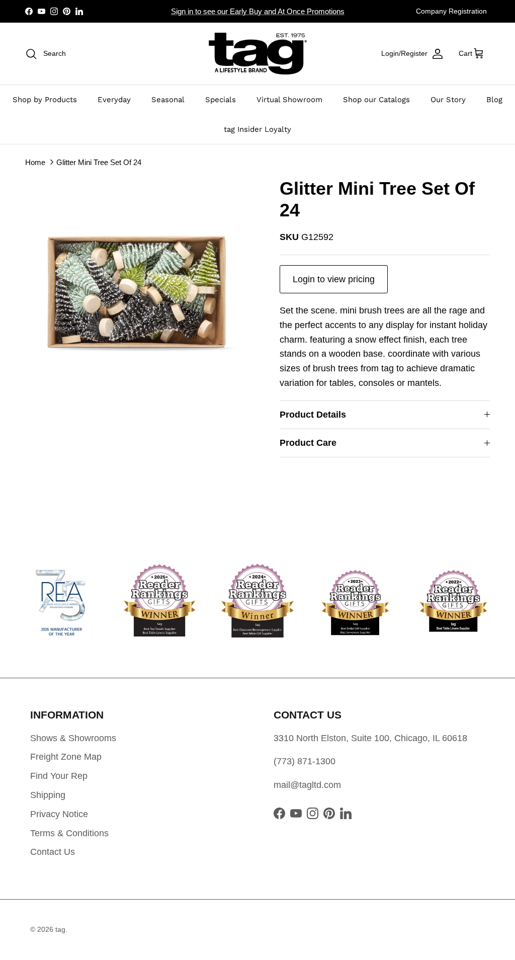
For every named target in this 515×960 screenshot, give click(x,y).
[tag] (258, 53)
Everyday (114, 99)
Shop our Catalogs (376, 99)
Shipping (47, 795)
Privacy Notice (59, 814)
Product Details (313, 415)
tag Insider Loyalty (257, 129)
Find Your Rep (59, 776)
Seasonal (168, 99)
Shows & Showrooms (73, 738)
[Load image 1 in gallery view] (141, 294)
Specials (220, 99)
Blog (494, 99)
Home (35, 162)
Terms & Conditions (69, 833)
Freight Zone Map (66, 757)
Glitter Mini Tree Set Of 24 (98, 162)
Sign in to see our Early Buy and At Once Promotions (258, 11)
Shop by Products (45, 99)
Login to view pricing (334, 279)
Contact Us (52, 852)
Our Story (448, 99)
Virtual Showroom (289, 99)
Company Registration (451, 11)
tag (60, 929)
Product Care (308, 443)
